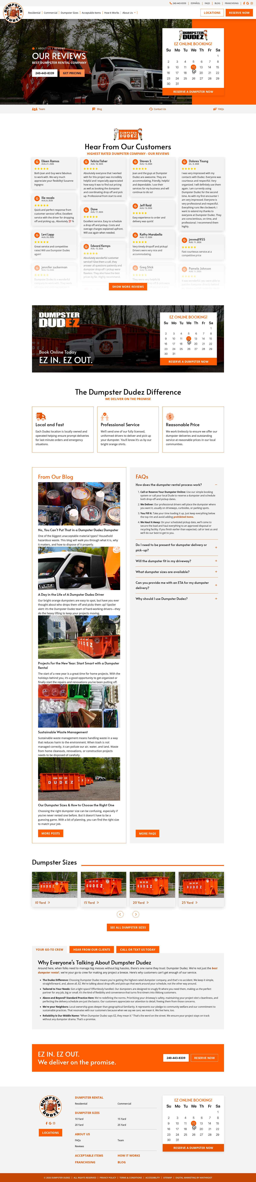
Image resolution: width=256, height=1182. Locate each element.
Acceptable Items (91, 12)
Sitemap (167, 1177)
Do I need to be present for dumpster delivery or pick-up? (171, 547)
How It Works (111, 12)
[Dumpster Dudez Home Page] (33, 48)
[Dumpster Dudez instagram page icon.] (252, 3)
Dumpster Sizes (69, 12)
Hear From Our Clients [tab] (91, 949)
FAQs (207, 3)
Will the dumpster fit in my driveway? (163, 561)
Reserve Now (239, 13)
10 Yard (79, 1119)
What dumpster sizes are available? (162, 571)
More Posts (50, 833)
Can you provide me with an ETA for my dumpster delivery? (172, 585)
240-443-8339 (179, 3)
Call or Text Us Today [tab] (137, 949)
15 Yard (122, 1119)
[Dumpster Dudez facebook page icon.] (244, 3)
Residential (34, 12)
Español (195, 3)
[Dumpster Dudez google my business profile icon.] (247, 3)
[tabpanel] (62, 429)
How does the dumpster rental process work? (169, 484)
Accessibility (152, 1177)
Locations (212, 13)
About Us (128, 12)
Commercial (50, 12)
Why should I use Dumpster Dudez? (162, 598)
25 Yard (122, 1124)
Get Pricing (72, 73)
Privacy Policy (108, 1177)
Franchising (232, 3)
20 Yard (79, 1124)
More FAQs (147, 833)
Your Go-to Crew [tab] (49, 949)
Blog (217, 3)
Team (121, 1140)
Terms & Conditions (131, 1177)
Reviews (79, 1146)
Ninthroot (206, 1177)
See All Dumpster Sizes (128, 927)
